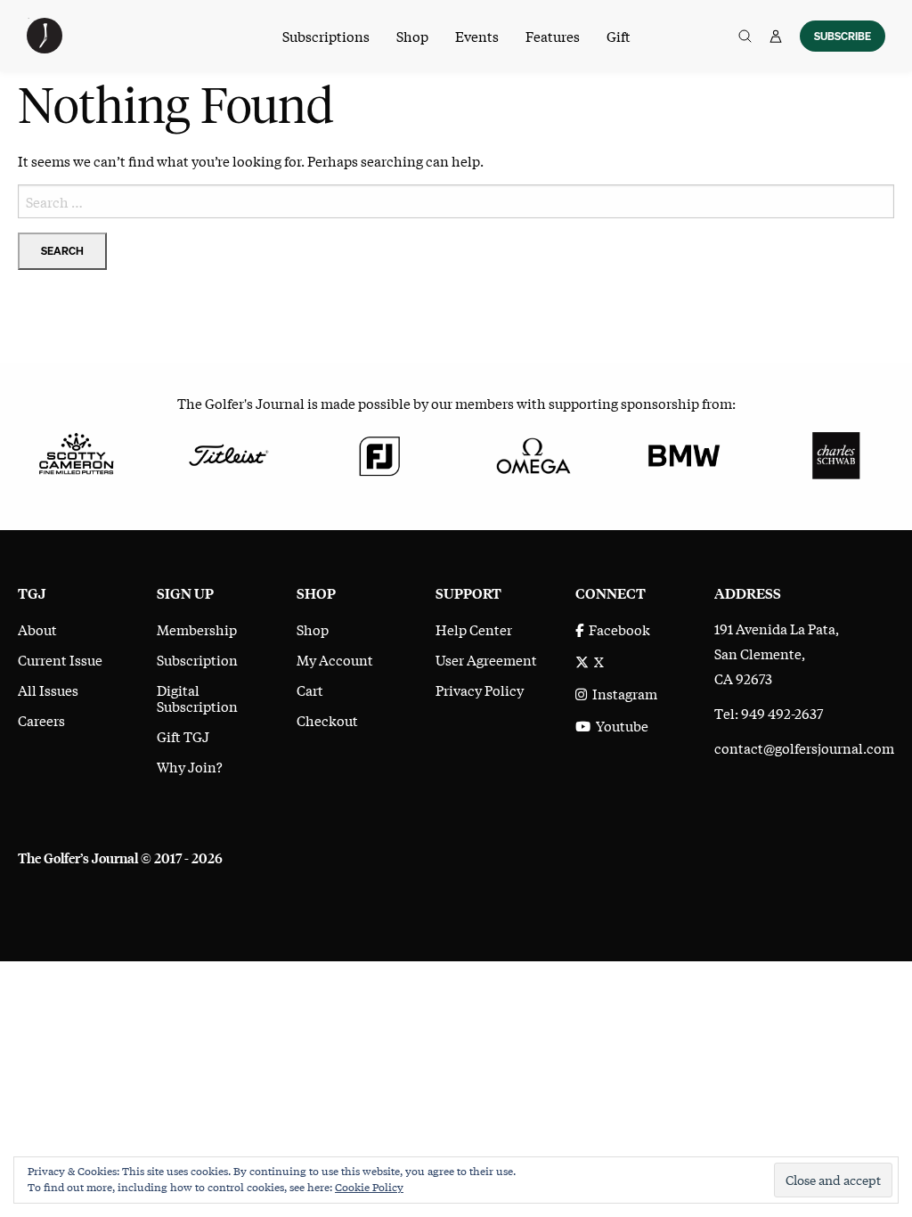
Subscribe (842, 36)
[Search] (745, 36)
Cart (310, 689)
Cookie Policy (369, 1187)
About (37, 629)
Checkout (327, 720)
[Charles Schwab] (836, 453)
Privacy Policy (480, 689)
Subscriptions (326, 35)
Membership (197, 629)
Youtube (619, 725)
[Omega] (532, 453)
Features (552, 35)
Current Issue (60, 659)
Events (477, 35)
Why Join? (190, 766)
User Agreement (486, 659)
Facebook (616, 629)
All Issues (48, 689)
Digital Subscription (197, 697)
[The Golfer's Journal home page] (44, 47)
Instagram (622, 693)
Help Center (474, 629)
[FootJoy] (380, 453)
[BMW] (684, 453)
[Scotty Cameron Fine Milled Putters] (76, 453)
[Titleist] (228, 453)
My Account (335, 659)
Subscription (197, 659)
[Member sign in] (776, 36)
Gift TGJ (183, 736)
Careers (41, 720)
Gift (619, 35)
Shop (412, 35)
